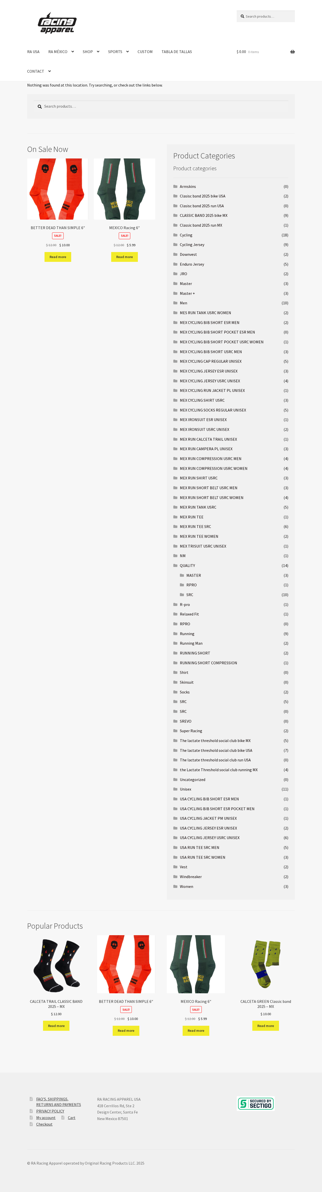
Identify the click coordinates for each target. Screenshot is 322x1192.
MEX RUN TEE (192, 516)
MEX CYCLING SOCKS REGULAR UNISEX (213, 410)
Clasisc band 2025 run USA (202, 205)
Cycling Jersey (192, 244)
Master (186, 283)
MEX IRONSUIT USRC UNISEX (204, 429)
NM (183, 555)
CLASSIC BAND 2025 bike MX (203, 215)
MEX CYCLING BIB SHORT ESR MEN (209, 322)
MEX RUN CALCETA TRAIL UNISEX (208, 439)
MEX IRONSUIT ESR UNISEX (203, 419)
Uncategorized (192, 779)
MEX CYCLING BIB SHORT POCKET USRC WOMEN (222, 341)
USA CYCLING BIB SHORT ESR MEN (209, 798)
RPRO (191, 584)
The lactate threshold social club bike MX (215, 740)
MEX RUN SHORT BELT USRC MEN (208, 487)
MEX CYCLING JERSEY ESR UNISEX (208, 371)
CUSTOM (145, 51)
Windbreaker (191, 876)
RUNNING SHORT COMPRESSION (208, 662)
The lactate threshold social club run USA (215, 759)
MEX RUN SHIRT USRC (199, 477)
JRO (183, 273)
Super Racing (191, 730)
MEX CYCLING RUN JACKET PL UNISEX (212, 390)
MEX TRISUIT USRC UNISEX (203, 546)
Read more (58, 257)
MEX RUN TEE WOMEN (199, 536)
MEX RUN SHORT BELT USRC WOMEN (212, 497)
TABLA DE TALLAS (177, 51)
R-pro (185, 604)
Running (187, 633)
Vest (183, 866)
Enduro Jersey (192, 264)
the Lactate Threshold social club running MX (219, 769)
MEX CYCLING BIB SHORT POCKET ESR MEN (217, 332)
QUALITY (187, 565)
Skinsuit (187, 682)
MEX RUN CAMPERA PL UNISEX (206, 448)
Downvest (188, 254)
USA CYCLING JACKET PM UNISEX (208, 818)
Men (183, 302)
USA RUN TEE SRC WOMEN (202, 857)
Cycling (186, 234)
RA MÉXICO (57, 51)
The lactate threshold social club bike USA (216, 750)
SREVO (185, 721)
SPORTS (115, 51)
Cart (71, 1117)
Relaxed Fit (189, 613)
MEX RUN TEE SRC (195, 526)
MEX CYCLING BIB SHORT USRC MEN (211, 351)
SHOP (88, 51)
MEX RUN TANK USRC (198, 507)
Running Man (191, 643)
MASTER (193, 575)
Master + (187, 293)
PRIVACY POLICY (50, 1111)
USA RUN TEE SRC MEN (199, 847)
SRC (189, 594)
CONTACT (35, 71)
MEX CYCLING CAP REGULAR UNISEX (211, 361)
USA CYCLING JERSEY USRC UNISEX (209, 837)
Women (186, 886)
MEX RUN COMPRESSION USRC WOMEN (214, 468)
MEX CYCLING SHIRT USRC (202, 400)
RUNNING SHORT (195, 652)
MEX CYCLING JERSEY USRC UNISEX (210, 380)
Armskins (188, 186)
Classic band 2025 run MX (201, 225)
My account (46, 1117)
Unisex (185, 789)
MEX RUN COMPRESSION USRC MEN (211, 458)
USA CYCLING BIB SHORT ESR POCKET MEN (217, 808)
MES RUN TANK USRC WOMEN (205, 312)
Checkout (44, 1124)
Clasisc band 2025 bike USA (202, 195)
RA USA (33, 51)
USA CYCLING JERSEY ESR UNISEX (208, 828)
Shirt (184, 672)
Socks (185, 691)
